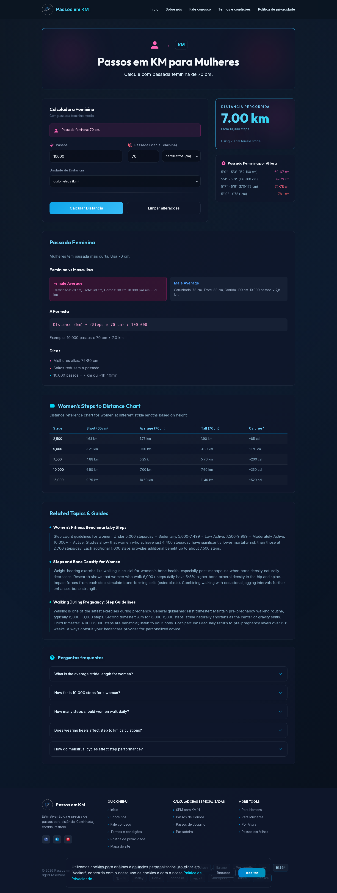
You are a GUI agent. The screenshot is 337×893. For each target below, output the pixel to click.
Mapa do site (119, 846)
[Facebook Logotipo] (46, 839)
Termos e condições (234, 9)
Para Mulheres (251, 817)
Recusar (223, 873)
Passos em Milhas (253, 832)
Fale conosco (200, 9)
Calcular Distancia (86, 208)
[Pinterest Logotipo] (68, 839)
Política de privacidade (276, 9)
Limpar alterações (164, 208)
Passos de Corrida (188, 817)
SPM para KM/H (186, 810)
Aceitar (252, 873)
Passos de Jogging (189, 824)
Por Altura (247, 824)
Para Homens (250, 810)
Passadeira (183, 832)
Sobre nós (174, 9)
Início (154, 9)
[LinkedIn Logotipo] (57, 839)
